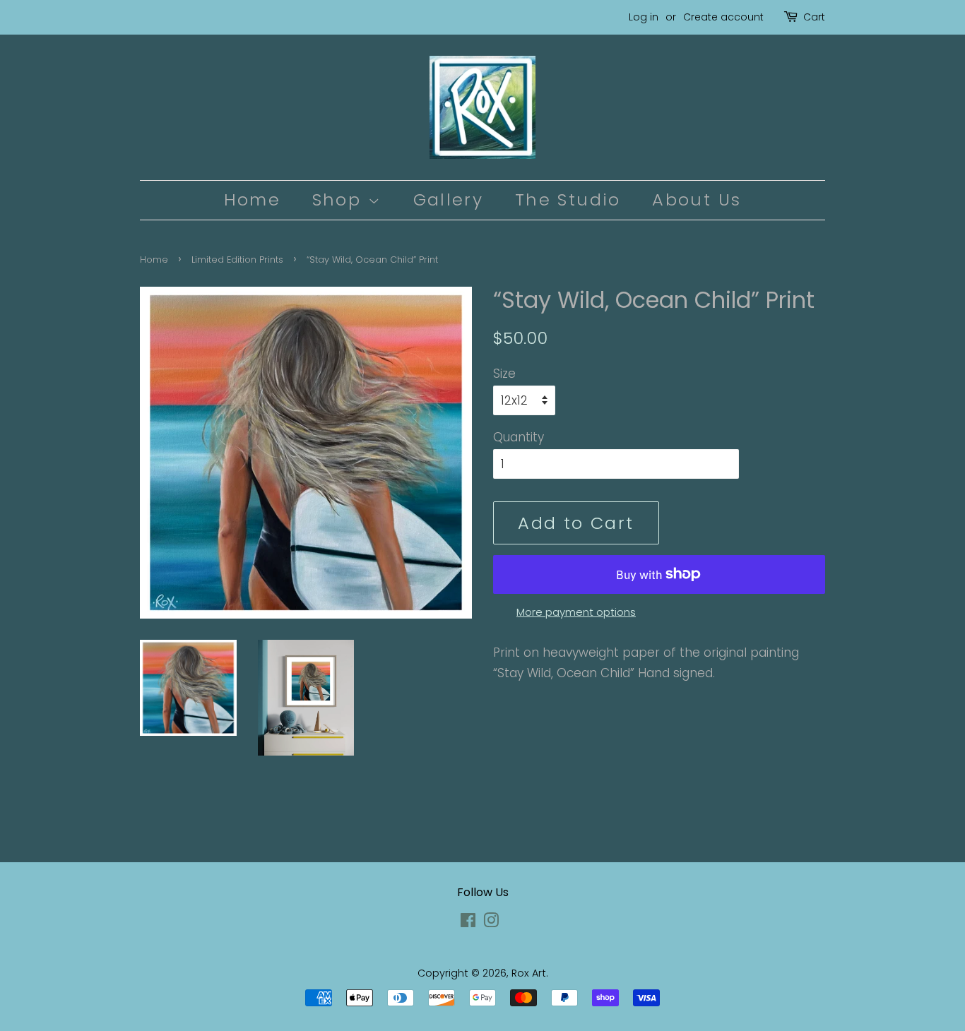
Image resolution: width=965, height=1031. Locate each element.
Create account (723, 17)
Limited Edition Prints (237, 260)
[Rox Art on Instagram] (491, 923)
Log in (643, 17)
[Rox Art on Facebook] (468, 923)
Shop (340, 199)
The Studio (568, 199)
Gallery (448, 199)
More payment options (576, 611)
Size (504, 373)
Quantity (518, 437)
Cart (814, 17)
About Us (696, 199)
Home (252, 199)
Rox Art (528, 973)
